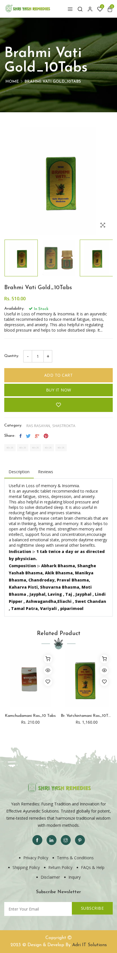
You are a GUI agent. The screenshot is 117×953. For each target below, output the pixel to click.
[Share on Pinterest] (46, 435)
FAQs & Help (93, 867)
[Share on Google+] (37, 435)
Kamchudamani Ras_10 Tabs (30, 716)
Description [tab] (19, 471)
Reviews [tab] (45, 471)
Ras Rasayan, (38, 426)
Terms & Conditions (75, 857)
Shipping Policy (26, 867)
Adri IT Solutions (89, 945)
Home (12, 81)
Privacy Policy (35, 857)
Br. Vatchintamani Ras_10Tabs (87, 716)
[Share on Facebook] (21, 435)
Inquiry (74, 877)
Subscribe (92, 908)
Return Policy (60, 867)
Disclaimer (50, 877)
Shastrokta (63, 426)
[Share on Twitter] (28, 435)
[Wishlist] (48, 681)
